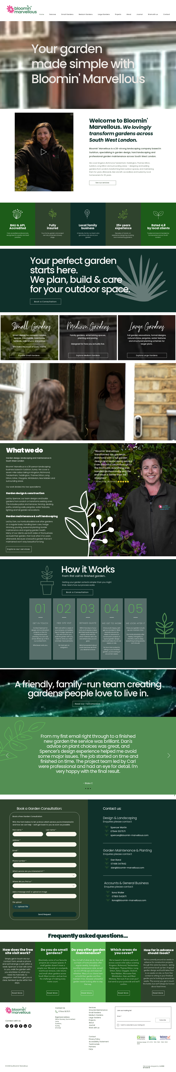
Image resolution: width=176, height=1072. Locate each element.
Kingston (35, 472)
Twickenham (120, 163)
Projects (92, 1020)
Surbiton (92, 166)
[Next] (169, 755)
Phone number (19, 861)
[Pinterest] (7, 1026)
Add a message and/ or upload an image (30, 892)
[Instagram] (16, 1026)
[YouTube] (29, 1026)
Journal (92, 1025)
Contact (92, 1036)
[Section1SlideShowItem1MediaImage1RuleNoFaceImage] (85, 788)
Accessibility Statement (99, 1041)
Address (16, 840)
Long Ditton (102, 166)
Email (15, 851)
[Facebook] (20, 1026)
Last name (51, 830)
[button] (70, 188)
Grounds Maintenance (98, 1010)
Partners (92, 1046)
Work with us (94, 1027)
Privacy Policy (94, 1039)
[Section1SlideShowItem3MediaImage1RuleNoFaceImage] (90, 788)
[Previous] (7, 755)
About (91, 1022)
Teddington (131, 163)
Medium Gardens (96, 1015)
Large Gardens (95, 1017)
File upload (17, 902)
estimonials (94, 1044)
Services (92, 1007)
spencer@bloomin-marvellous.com (129, 835)
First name (18, 830)
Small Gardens (95, 1012)
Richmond (110, 163)
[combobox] (45, 875)
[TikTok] (11, 1026)
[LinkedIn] (25, 1026)
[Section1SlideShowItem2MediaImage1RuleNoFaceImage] (88, 788)
